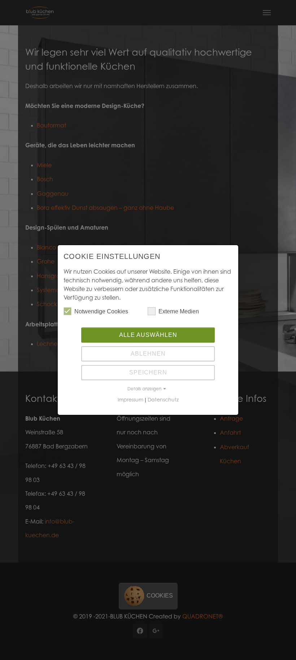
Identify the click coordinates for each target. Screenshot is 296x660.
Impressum (130, 399)
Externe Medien (178, 311)
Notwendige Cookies (101, 311)
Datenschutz (163, 399)
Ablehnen (148, 354)
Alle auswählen (148, 335)
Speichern (148, 372)
